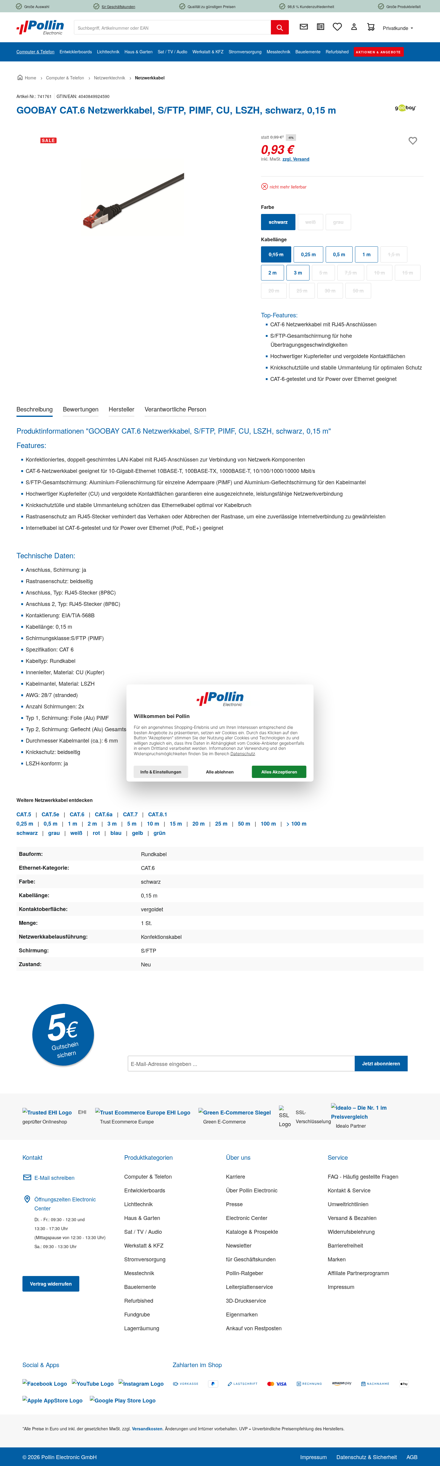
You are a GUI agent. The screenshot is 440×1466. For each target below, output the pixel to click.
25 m (306, 292)
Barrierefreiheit (345, 1245)
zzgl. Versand (296, 159)
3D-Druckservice (246, 1300)
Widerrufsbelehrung (351, 1231)
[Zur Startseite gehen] (40, 27)
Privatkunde (396, 28)
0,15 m (280, 255)
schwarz (282, 223)
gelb (137, 833)
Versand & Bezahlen (352, 1217)
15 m (411, 274)
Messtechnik (139, 1273)
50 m (362, 292)
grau (342, 223)
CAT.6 (77, 814)
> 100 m (296, 823)
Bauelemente (140, 1286)
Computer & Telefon (148, 1176)
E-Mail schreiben (54, 1177)
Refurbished (138, 1300)
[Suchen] (280, 27)
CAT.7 (130, 814)
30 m (334, 292)
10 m (383, 274)
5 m (327, 274)
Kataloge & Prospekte (252, 1231)
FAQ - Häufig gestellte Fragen (363, 1176)
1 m (366, 254)
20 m (277, 292)
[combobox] (172, 27)
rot (96, 833)
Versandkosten (147, 1429)
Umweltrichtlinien (348, 1204)
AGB (412, 1457)
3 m (298, 272)
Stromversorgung (145, 1259)
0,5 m (339, 254)
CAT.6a (104, 814)
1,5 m (397, 255)
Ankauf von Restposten (254, 1328)
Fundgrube (137, 1314)
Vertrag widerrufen (51, 1283)
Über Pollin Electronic (251, 1190)
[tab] (34, 410)
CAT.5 (23, 814)
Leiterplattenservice (249, 1286)
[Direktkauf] (320, 26)
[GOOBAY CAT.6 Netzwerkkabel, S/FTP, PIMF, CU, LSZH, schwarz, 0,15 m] (132, 197)
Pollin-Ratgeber (244, 1273)
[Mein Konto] (354, 26)
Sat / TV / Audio (143, 1231)
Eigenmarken (242, 1314)
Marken (337, 1259)
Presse (234, 1204)
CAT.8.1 (157, 814)
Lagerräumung (141, 1328)
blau (116, 833)
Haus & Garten (142, 1217)
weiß (314, 223)
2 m (272, 272)
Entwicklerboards (144, 1190)
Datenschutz (166, 1076)
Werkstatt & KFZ (143, 1245)
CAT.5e (50, 814)
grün (160, 833)
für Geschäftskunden (251, 1259)
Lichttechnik (138, 1204)
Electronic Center (246, 1217)
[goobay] (406, 112)
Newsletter (238, 1245)
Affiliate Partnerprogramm (358, 1273)
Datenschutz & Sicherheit (366, 1457)
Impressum (341, 1286)
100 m (268, 823)
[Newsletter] (304, 26)
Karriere (235, 1176)
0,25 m (308, 254)
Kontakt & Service (349, 1190)
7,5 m (354, 274)
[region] (132, 197)
